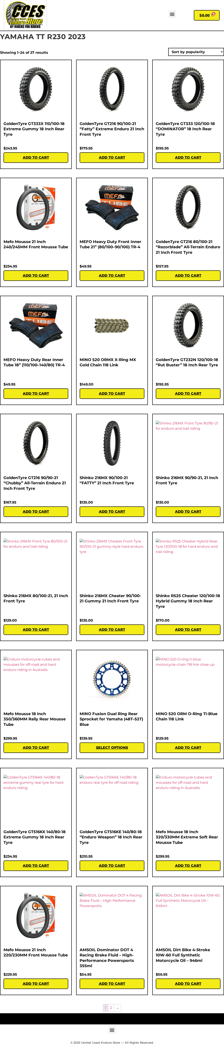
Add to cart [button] (36, 157)
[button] (172, 14)
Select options (112, 748)
